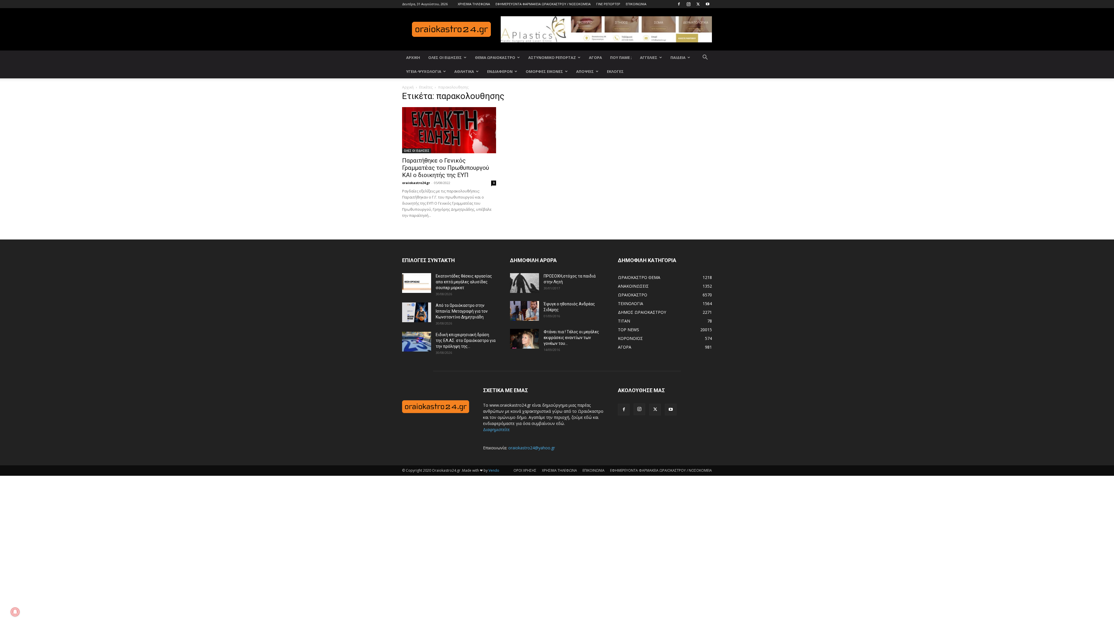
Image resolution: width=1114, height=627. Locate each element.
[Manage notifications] (15, 612)
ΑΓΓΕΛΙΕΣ (648, 57)
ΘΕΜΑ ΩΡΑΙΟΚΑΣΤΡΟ (495, 57)
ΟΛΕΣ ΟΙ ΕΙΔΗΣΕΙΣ (445, 57)
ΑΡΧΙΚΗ (413, 57)
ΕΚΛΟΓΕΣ (615, 71)
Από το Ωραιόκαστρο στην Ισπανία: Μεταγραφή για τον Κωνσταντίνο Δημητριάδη (462, 311)
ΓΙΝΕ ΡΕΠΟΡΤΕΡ (608, 4)
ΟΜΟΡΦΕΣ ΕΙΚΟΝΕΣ (544, 71)
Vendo (494, 470)
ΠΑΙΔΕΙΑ (678, 57)
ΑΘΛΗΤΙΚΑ (464, 71)
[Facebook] (678, 4)
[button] (705, 58)
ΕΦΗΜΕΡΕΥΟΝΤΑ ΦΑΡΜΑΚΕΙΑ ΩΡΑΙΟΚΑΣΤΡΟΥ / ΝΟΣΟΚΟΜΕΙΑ (543, 4)
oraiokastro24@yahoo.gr (531, 448)
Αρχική (408, 87)
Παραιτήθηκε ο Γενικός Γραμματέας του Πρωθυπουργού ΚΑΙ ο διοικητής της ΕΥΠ (445, 168)
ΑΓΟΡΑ (595, 57)
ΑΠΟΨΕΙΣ (585, 71)
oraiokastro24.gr (416, 183)
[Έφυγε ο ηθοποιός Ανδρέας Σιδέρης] (524, 311)
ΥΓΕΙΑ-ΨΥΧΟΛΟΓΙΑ (423, 71)
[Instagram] (688, 4)
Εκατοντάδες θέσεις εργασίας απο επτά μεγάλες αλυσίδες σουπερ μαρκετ (464, 282)
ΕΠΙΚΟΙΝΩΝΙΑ (636, 4)
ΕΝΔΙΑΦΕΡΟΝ (500, 71)
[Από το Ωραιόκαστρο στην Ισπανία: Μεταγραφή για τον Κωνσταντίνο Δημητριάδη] (416, 312)
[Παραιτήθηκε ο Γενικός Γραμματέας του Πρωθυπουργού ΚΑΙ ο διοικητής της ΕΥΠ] (449, 130)
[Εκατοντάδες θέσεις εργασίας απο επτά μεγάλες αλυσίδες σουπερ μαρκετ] (416, 283)
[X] (698, 4)
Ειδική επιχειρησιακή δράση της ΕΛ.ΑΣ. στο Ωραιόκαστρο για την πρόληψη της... (465, 340)
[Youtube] (707, 4)
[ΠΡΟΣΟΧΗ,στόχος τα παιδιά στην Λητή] (524, 283)
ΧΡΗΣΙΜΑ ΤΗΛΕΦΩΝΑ (474, 4)
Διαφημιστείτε (496, 429)
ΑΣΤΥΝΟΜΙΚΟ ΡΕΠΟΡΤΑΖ (552, 57)
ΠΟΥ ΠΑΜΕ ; (621, 57)
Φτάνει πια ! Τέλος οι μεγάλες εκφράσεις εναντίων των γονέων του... (571, 337)
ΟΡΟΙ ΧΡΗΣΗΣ (524, 470)
